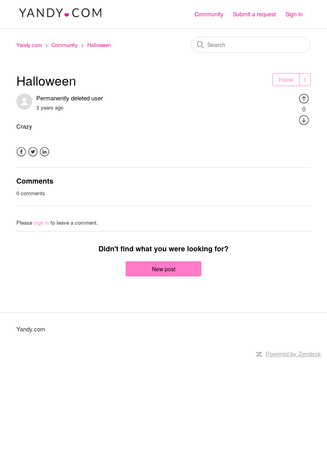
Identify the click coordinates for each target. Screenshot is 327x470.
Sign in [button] (294, 14)
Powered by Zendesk (293, 354)
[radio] (304, 98)
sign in (41, 222)
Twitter (33, 152)
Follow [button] (286, 79)
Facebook (21, 152)
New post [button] (163, 269)
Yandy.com (29, 45)
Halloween (99, 45)
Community (209, 14)
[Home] (60, 18)
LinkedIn (44, 152)
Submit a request (254, 14)
